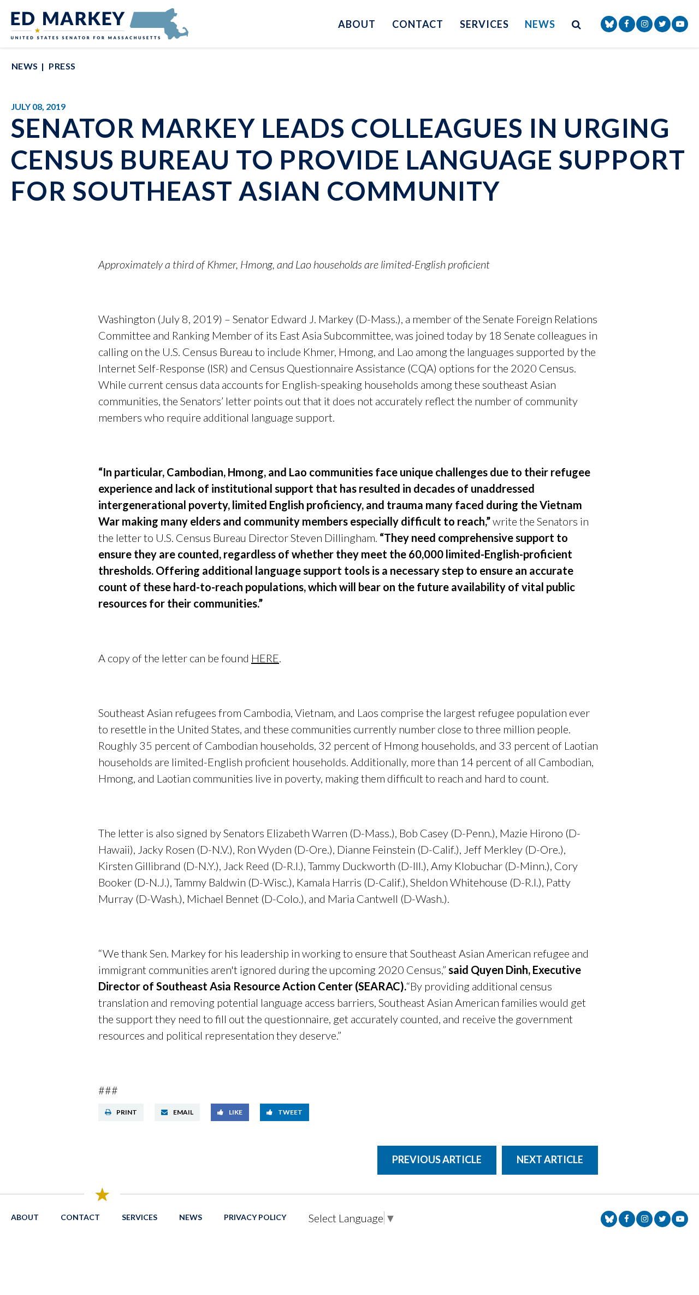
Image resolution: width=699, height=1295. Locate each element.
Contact (417, 24)
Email (183, 1112)
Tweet (290, 1112)
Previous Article (437, 1159)
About (357, 24)
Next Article (550, 1159)
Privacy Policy (255, 1217)
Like (235, 1112)
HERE (265, 657)
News (540, 24)
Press (62, 66)
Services (484, 24)
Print (126, 1112)
